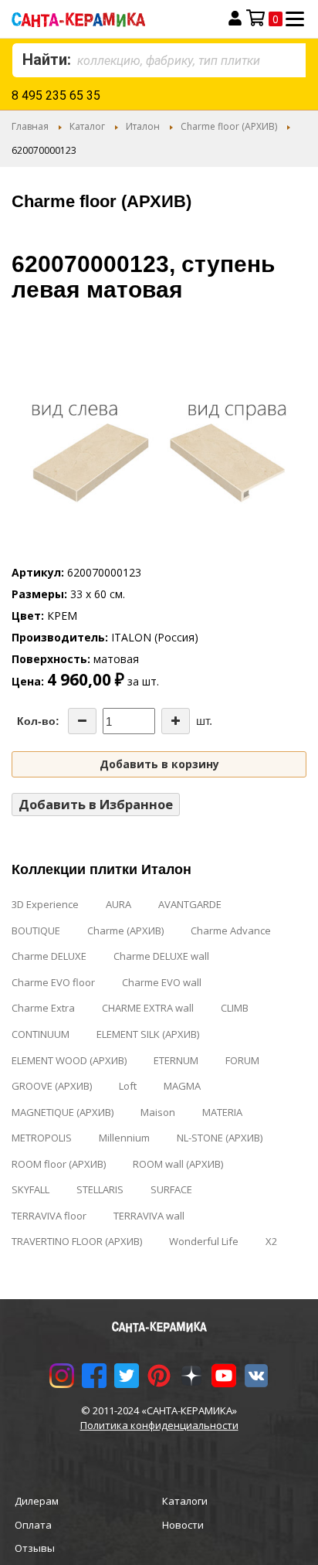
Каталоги (185, 1501)
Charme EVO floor (53, 982)
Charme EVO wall (161, 982)
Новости (183, 1525)
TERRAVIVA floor (49, 1216)
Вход (235, 18)
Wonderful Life (203, 1241)
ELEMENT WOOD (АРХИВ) (69, 1060)
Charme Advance (231, 930)
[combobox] (159, 60)
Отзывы (35, 1548)
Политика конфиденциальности (159, 1425)
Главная (30, 126)
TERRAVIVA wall (148, 1216)
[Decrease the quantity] (82, 721)
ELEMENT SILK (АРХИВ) (147, 1034)
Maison (157, 1112)
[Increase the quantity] (175, 721)
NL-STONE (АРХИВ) (219, 1138)
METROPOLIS (42, 1138)
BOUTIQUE (36, 930)
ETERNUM (176, 1060)
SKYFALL (30, 1189)
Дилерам (37, 1501)
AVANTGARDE (190, 904)
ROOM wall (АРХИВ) (178, 1164)
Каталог (87, 126)
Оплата (33, 1525)
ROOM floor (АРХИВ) (59, 1164)
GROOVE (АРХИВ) (52, 1086)
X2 (271, 1241)
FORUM (242, 1060)
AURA (118, 904)
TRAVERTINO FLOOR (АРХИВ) (77, 1241)
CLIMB (235, 1008)
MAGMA (182, 1086)
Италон (143, 126)
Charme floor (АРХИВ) (229, 126)
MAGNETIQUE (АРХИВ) (62, 1112)
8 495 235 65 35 (56, 95)
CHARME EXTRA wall (148, 1008)
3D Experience (45, 904)
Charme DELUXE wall (161, 956)
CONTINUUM (40, 1034)
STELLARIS (99, 1189)
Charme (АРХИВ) (125, 930)
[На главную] (103, 19)
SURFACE (171, 1189)
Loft (128, 1086)
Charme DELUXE (49, 956)
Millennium (124, 1138)
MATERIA (222, 1112)
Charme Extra (43, 1008)
